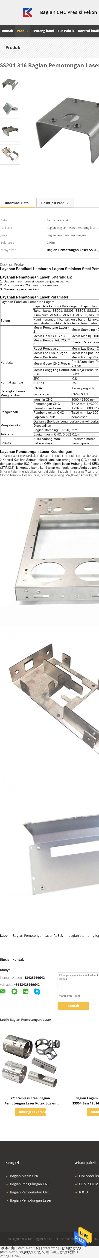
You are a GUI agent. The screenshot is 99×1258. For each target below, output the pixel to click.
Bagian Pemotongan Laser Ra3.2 (37, 935)
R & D (83, 1192)
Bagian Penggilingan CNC (30, 1184)
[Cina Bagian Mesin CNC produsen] (17, 12)
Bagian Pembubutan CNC (30, 1192)
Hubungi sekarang (31, 1112)
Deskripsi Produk (55, 203)
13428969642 (34, 977)
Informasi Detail (17, 203)
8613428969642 (28, 984)
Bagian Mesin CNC (24, 1175)
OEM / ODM (89, 1184)
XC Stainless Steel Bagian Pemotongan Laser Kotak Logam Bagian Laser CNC (30, 1103)
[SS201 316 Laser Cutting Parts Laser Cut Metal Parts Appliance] (10, 84)
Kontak (73, 1005)
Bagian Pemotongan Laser (30, 1200)
